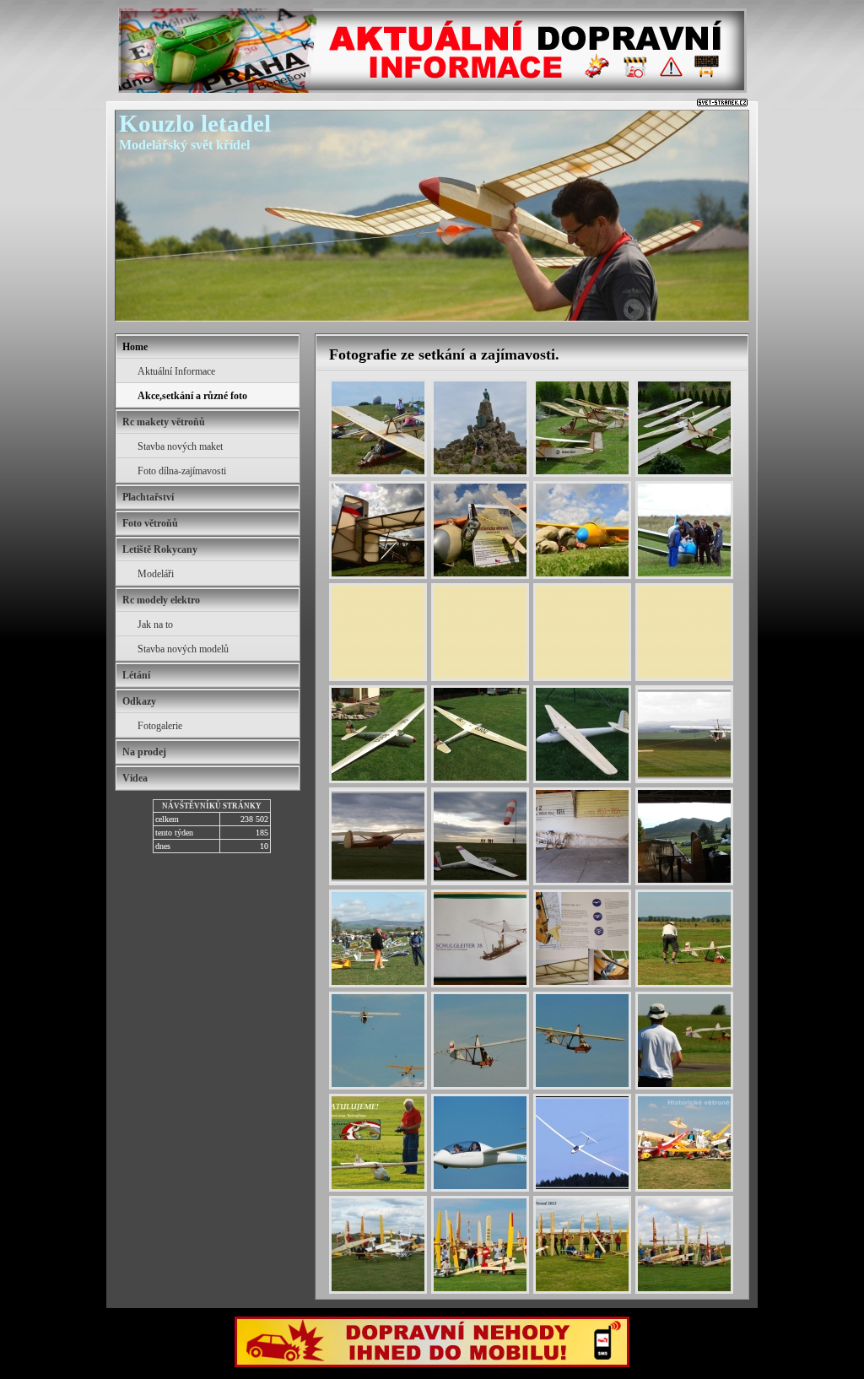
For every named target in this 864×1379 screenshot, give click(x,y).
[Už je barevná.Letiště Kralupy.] (378, 734)
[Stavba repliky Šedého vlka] (582, 836)
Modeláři (156, 574)
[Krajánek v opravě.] (684, 836)
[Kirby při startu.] (378, 836)
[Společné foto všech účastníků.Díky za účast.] (480, 1244)
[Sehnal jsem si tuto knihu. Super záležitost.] (480, 938)
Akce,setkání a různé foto (192, 396)
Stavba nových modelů (183, 649)
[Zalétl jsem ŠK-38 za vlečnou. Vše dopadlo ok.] (684, 938)
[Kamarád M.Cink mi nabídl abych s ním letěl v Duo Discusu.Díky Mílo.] (480, 1142)
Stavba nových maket (180, 446)
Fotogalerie (160, 726)
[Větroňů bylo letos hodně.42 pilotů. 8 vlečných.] (378, 938)
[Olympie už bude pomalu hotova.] (582, 734)
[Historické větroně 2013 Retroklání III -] (684, 1244)
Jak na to (155, 624)
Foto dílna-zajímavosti (182, 471)
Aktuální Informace (176, 371)
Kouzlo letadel (195, 123)
